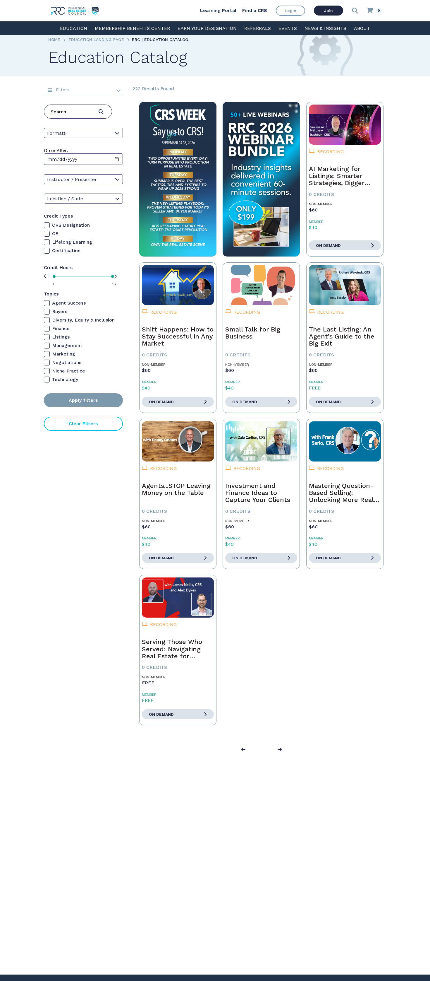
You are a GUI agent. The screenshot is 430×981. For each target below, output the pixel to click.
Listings (61, 337)
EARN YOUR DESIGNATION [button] (207, 28)
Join (328, 10)
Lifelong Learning (72, 242)
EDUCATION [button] (73, 28)
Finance (61, 328)
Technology (65, 379)
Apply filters (83, 400)
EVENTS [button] (287, 28)
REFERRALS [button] (257, 28)
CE (55, 233)
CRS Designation (71, 225)
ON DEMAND (328, 245)
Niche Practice (68, 371)
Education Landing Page (96, 39)
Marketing (63, 354)
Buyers (59, 311)
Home (54, 39)
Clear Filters (83, 423)
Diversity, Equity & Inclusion (83, 320)
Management (67, 345)
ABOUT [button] (362, 28)
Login (290, 10)
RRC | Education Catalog (160, 39)
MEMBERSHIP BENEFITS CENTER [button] (132, 28)
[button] (244, 749)
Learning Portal (218, 10)
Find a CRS (254, 10)
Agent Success (69, 303)
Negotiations (66, 362)
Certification (66, 250)
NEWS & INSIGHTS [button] (325, 28)
